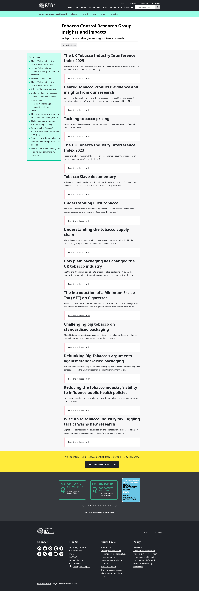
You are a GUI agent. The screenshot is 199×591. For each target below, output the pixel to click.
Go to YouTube (56, 554)
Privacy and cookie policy (144, 557)
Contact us (106, 547)
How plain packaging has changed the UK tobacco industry (42, 107)
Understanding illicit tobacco (44, 93)
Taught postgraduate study (113, 554)
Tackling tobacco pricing (42, 78)
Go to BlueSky (45, 548)
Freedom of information (144, 550)
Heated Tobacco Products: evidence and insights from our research (45, 71)
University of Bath (47, 5)
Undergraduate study (111, 550)
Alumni (157, 3)
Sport (105, 7)
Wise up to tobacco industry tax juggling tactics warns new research (45, 151)
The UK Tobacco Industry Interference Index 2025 (42, 63)
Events (103, 14)
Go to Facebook (39, 548)
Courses (70, 7)
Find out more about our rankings (99, 513)
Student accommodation (112, 570)
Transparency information (145, 560)
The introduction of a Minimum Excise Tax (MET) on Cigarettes (45, 116)
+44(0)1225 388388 (77, 563)
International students (111, 560)
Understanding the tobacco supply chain (43, 98)
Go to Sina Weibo (50, 554)
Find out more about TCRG (101, 464)
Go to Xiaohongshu (61, 554)
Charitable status (44, 584)
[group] (72, 490)
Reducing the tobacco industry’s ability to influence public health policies (45, 141)
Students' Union (108, 566)
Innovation (94, 7)
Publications (114, 14)
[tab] (88, 505)
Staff (123, 3)
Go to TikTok (39, 554)
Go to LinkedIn (56, 548)
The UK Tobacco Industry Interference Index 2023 (42, 84)
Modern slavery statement (145, 554)
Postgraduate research (111, 557)
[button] (83, 506)
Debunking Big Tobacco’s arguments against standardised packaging (45, 131)
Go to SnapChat (61, 548)
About (129, 7)
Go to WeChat (45, 554)
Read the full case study (79, 78)
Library (104, 563)
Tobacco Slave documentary (43, 89)
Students (133, 3)
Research (81, 7)
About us (74, 14)
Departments (117, 7)
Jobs (103, 576)
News (94, 14)
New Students (145, 3)
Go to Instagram (50, 548)
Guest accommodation (111, 573)
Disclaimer (138, 547)
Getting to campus (81, 566)
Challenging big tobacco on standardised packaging (43, 123)
